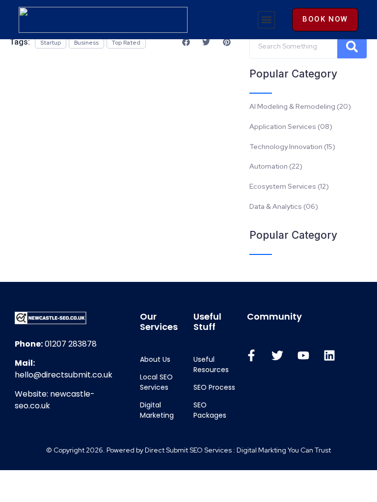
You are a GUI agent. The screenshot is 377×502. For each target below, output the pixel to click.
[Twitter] (277, 355)
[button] (266, 19)
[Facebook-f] (251, 355)
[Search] (352, 46)
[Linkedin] (329, 355)
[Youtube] (303, 355)
